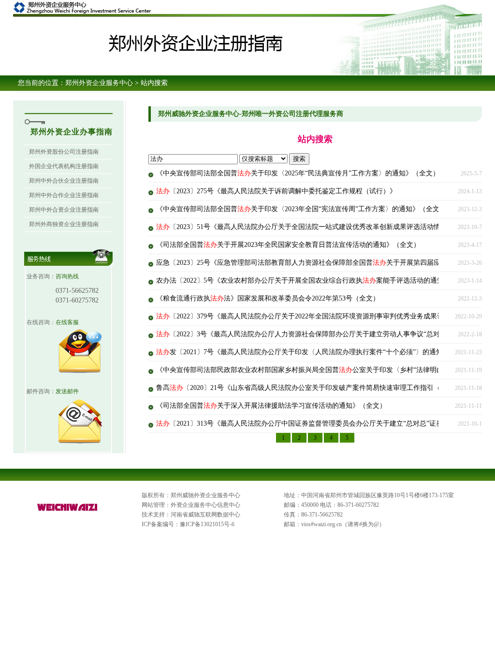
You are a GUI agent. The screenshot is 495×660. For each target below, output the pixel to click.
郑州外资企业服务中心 (99, 82)
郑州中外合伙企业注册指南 (64, 180)
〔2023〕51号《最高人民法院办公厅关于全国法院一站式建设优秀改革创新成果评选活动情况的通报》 (315, 226)
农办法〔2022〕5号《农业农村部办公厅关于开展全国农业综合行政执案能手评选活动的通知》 (303, 280)
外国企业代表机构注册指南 (64, 166)
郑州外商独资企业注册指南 (64, 224)
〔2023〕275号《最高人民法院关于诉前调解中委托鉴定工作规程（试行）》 (276, 191)
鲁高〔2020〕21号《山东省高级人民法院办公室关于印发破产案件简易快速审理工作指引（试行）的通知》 (322, 387)
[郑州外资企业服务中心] (67, 511)
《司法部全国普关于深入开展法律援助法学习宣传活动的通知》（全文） (271, 405)
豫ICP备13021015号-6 (207, 524)
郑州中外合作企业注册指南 (64, 195)
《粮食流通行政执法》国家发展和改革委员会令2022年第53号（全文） (267, 298)
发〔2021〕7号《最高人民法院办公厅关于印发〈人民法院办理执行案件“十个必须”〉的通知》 (303, 352)
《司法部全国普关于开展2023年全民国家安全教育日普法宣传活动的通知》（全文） (288, 244)
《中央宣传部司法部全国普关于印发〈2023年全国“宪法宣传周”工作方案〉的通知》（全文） (301, 209)
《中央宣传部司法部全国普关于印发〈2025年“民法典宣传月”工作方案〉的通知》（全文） (297, 173)
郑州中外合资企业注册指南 (64, 209)
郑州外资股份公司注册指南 (64, 151)
